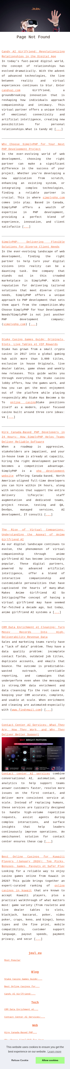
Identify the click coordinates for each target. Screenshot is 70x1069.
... (58, 129)
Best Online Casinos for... (22, 986)
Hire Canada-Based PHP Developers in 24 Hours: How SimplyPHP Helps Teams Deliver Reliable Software (33, 437)
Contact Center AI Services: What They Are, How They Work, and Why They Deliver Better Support (33, 730)
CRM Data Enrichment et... (21, 1009)
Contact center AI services (26, 773)
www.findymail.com (26, 709)
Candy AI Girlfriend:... (20, 994)
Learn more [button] (54, 1051)
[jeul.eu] (35, 16)
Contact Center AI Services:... (24, 1017)
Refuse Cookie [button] (19, 1060)
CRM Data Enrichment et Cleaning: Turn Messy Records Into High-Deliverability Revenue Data (33, 632)
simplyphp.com (54, 197)
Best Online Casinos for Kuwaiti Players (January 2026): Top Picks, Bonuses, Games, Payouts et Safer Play (33, 861)
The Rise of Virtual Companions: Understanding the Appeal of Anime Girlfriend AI (33, 534)
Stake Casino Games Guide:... (23, 979)
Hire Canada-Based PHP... (20, 1032)
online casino (23, 402)
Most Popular (12, 960)
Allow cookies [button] (50, 1060)
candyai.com (11, 90)
